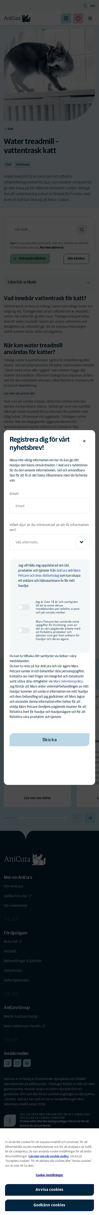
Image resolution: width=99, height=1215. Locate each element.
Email (14, 493)
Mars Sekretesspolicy (68, 681)
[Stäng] (84, 441)
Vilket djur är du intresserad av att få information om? (49, 527)
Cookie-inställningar (49, 1175)
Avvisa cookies (49, 1190)
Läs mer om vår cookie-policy (49, 1156)
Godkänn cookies (49, 1205)
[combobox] (49, 542)
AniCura (61, 570)
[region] (49, 1171)
